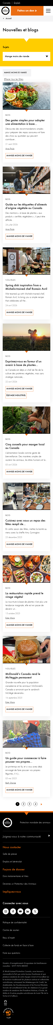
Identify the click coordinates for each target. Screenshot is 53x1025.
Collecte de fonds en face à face (18, 945)
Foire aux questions (11, 953)
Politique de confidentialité (15, 922)
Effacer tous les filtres (13, 79)
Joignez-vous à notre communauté (22, 836)
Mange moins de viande (19, 156)
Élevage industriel (16, 395)
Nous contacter (12, 847)
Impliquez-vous (12, 891)
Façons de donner (14, 869)
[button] (41, 804)
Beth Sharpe (10, 783)
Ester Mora (10, 618)
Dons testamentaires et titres (15, 876)
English (17, 3)
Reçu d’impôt (9, 938)
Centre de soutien (11, 930)
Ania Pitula (9, 149)
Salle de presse (10, 854)
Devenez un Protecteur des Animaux (19, 884)
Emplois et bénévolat (12, 861)
